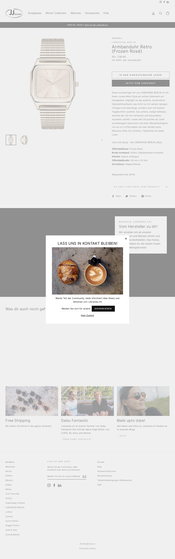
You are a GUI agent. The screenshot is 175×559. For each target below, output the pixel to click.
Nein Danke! (87, 315)
